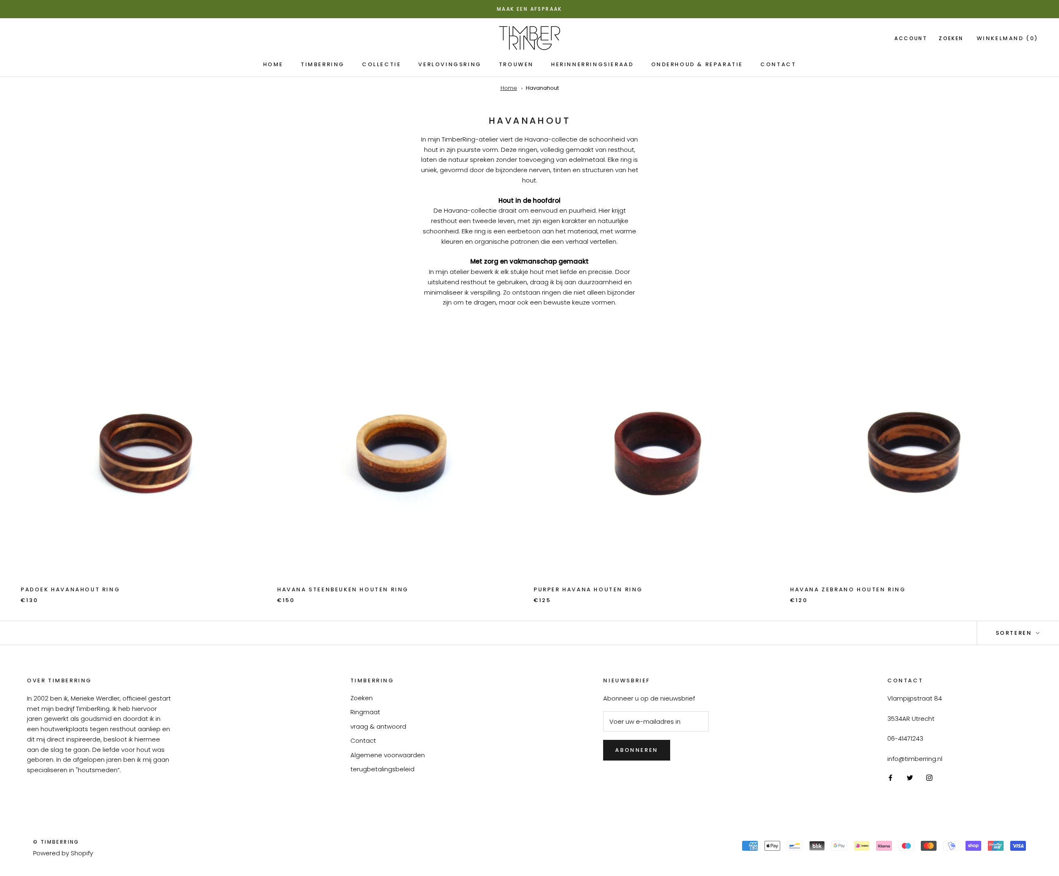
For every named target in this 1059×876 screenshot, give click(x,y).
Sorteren (1015, 633)
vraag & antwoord (378, 726)
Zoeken (951, 37)
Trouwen (516, 64)
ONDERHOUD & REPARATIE (697, 64)
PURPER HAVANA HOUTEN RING (588, 589)
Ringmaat (365, 712)
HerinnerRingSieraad (592, 64)
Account (910, 37)
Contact (363, 740)
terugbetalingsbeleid (382, 769)
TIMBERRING (323, 64)
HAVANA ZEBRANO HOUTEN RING (848, 589)
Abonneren (636, 750)
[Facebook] (890, 778)
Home (273, 64)
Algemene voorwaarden (387, 755)
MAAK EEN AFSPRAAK (529, 8)
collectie (381, 64)
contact (778, 64)
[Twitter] (910, 778)
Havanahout (542, 87)
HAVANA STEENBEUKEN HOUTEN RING (343, 589)
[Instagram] (929, 778)
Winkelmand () (1007, 38)
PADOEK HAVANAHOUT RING (70, 589)
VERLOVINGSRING (449, 64)
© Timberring (56, 841)
